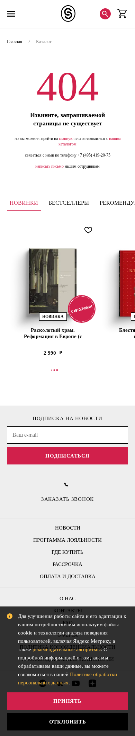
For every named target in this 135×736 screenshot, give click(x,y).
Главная (14, 41)
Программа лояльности (67, 540)
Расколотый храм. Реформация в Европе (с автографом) (53, 333)
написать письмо (49, 166)
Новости (67, 528)
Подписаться (67, 456)
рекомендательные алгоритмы (67, 649)
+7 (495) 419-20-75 (94, 155)
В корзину (53, 370)
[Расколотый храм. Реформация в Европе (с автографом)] (52, 281)
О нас (67, 598)
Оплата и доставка (68, 576)
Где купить (67, 552)
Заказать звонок (67, 499)
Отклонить (67, 722)
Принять (67, 701)
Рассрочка (67, 564)
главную (66, 138)
